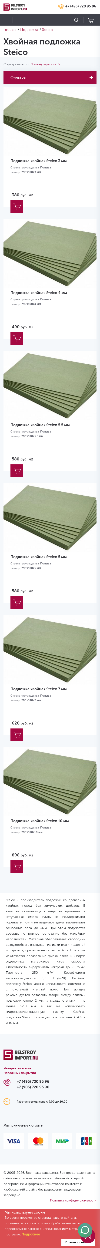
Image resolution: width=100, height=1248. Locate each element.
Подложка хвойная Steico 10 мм (39, 821)
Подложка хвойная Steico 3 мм (38, 161)
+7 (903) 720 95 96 (33, 1087)
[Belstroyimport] (20, 1057)
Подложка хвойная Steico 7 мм (38, 689)
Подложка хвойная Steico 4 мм (38, 293)
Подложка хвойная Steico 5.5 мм (40, 425)
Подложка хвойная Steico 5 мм (38, 557)
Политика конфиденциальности (73, 1200)
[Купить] (16, 206)
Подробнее (31, 1234)
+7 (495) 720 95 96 (80, 6)
